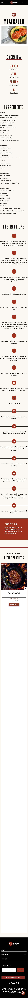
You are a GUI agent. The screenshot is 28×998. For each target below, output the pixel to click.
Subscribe (20, 970)
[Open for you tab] (23, 993)
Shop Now (13, 604)
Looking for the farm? (13, 977)
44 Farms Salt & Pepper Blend (11, 140)
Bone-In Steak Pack (14, 593)
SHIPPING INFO (16, 989)
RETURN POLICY (6, 989)
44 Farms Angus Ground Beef (11, 115)
